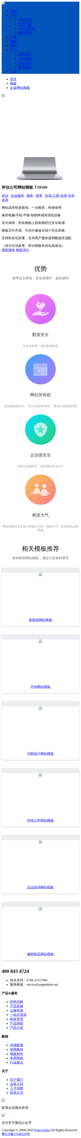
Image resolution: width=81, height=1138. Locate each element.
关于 (13, 50)
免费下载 (25, 24)
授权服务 (8, 250)
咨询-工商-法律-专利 (60, 195)
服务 (30, 195)
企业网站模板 (20, 87)
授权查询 (25, 32)
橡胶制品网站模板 (40, 954)
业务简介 (25, 54)
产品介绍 (16, 1027)
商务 (39, 195)
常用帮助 (16, 1058)
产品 (13, 15)
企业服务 (17, 195)
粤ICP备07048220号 (16, 1134)
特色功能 (16, 1002)
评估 (5, 195)
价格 (13, 37)
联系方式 (16, 1092)
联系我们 (25, 67)
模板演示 (22, 250)
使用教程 (16, 1049)
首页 (13, 11)
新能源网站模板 (40, 620)
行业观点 (16, 1062)
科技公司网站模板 (40, 820)
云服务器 (16, 1010)
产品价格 (16, 1006)
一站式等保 (26, 28)
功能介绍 (25, 19)
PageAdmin (42, 1130)
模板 (13, 41)
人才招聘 (25, 58)
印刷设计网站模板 (40, 753)
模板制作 (16, 1054)
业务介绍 (16, 1084)
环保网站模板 (40, 686)
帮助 (13, 45)
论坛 (13, 71)
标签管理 (16, 1019)
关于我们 (16, 1079)
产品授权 (16, 1023)
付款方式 (25, 63)
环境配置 (16, 1045)
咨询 (5, 200)
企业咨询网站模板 (40, 887)
